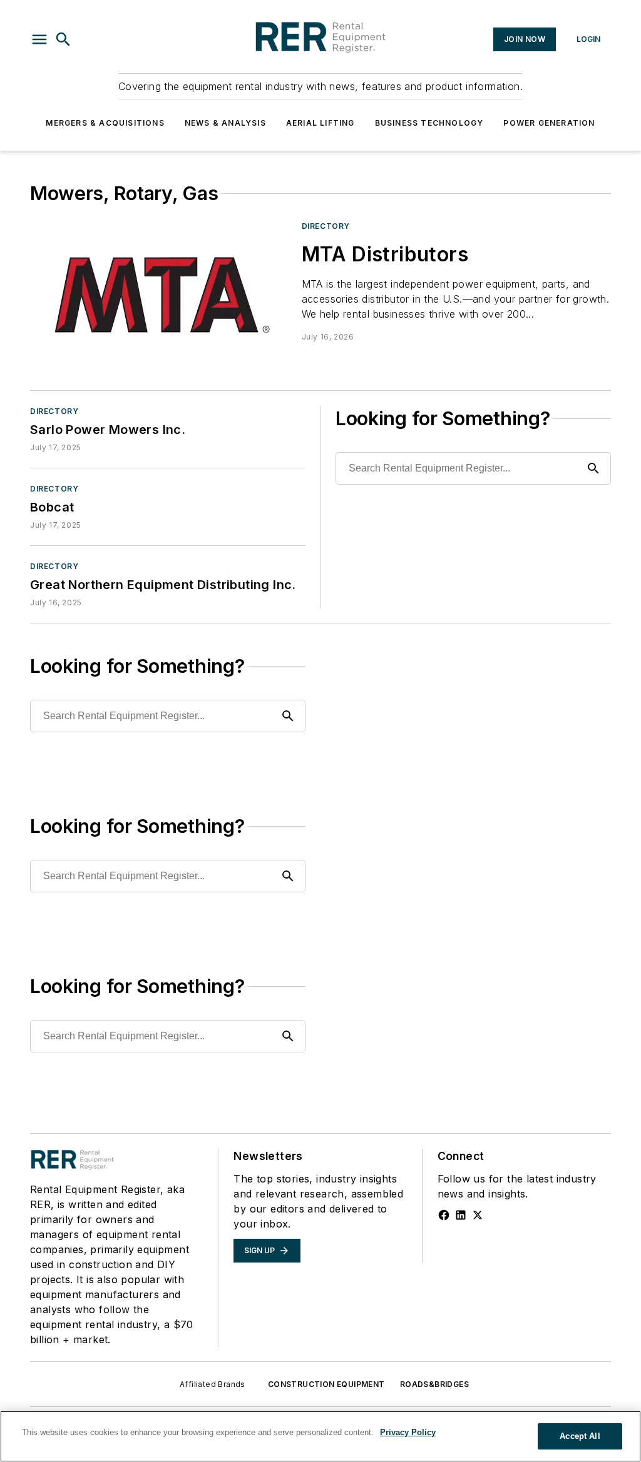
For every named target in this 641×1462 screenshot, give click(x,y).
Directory (326, 226)
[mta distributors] (161, 293)
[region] (320, 1436)
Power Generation (549, 123)
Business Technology (429, 123)
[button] (39, 39)
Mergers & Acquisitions (105, 123)
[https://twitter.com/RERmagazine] (477, 1215)
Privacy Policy (408, 1432)
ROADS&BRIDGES (434, 1384)
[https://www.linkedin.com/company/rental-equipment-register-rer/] (460, 1215)
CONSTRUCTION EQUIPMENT (326, 1384)
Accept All (580, 1436)
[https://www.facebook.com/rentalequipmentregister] (444, 1215)
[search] (63, 39)
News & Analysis (225, 123)
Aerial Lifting (320, 123)
